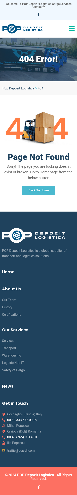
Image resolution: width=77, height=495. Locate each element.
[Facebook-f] (38, 487)
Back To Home (39, 190)
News (7, 386)
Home (8, 272)
